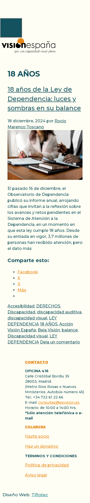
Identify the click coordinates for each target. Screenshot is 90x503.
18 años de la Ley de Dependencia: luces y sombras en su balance (44, 99)
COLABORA (35, 427)
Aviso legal (36, 475)
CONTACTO (36, 362)
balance (70, 330)
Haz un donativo (41, 446)
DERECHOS (48, 306)
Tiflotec (40, 494)
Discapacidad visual (28, 336)
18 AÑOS (49, 324)
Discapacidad (21, 312)
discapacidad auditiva (59, 312)
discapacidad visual (27, 318)
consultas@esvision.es (59, 402)
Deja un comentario (60, 342)
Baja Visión (49, 330)
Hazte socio (37, 436)
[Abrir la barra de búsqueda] (3, 9)
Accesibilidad (21, 306)
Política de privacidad (47, 465)
